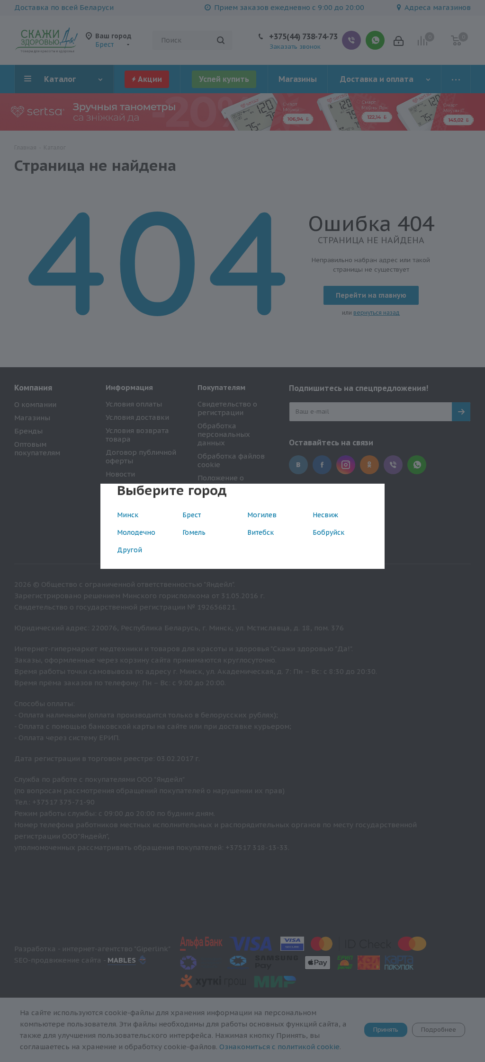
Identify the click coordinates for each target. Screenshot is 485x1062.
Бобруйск (328, 532)
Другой (129, 550)
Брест (191, 515)
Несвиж (325, 515)
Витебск (260, 532)
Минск (127, 515)
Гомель (194, 532)
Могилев (262, 515)
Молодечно (136, 532)
